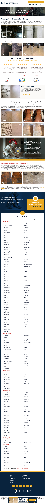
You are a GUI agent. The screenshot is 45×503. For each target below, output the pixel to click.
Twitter (20, 486)
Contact (24, 475)
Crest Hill (6, 455)
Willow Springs (27, 321)
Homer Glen (26, 451)
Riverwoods (26, 417)
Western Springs (27, 316)
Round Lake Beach (27, 420)
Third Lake (26, 422)
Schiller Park (26, 292)
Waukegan (26, 432)
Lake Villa (6, 417)
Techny (25, 307)
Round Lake (26, 418)
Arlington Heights (8, 225)
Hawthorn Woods (27, 397)
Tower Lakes (26, 423)
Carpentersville (7, 379)
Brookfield (6, 244)
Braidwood (6, 451)
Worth (25, 326)
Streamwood (26, 302)
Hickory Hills (26, 242)
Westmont (26, 356)
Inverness (25, 254)
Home (11, 475)
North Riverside (7, 299)
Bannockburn (7, 396)
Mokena (6, 459)
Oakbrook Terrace (8, 361)
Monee (5, 460)
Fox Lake (6, 408)
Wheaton (25, 358)
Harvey (25, 239)
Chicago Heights (7, 251)
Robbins (25, 283)
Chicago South (7, 254)
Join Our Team (26, 478)
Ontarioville (6, 363)
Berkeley (6, 235)
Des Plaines (6, 266)
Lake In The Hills (27, 442)
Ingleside (25, 404)
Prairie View (26, 415)
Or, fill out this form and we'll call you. (35, 208)
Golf (24, 235)
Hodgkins (25, 245)
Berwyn (6, 237)
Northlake (6, 304)
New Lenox (6, 464)
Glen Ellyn (26, 340)
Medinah (6, 353)
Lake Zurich (6, 418)
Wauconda (26, 430)
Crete (5, 262)
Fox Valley (26, 339)
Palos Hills (6, 319)
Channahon (6, 453)
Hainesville (26, 396)
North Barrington (7, 430)
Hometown (26, 249)
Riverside (25, 282)
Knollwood (26, 409)
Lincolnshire (6, 422)
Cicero (5, 256)
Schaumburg (26, 290)
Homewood (26, 251)
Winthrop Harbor (27, 434)
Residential (13, 477)
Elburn (25, 374)
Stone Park (26, 300)
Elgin (25, 376)
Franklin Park (26, 227)
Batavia (5, 340)
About (11, 482)
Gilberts (25, 379)
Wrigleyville (26, 327)
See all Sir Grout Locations (22, 468)
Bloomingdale (7, 344)
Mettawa (6, 427)
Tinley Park (26, 310)
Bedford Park (7, 232)
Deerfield (6, 402)
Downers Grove (27, 335)
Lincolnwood (26, 274)
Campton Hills (7, 377)
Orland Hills (6, 312)
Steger (25, 297)
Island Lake (26, 406)
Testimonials (25, 477)
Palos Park (6, 321)
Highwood (26, 401)
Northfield (6, 302)
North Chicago (7, 432)
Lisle (25, 349)
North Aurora (7, 385)
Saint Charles (7, 388)
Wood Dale (26, 363)
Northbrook (6, 300)
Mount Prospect (7, 294)
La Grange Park (27, 266)
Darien (5, 350)
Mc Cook (6, 285)
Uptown (25, 312)
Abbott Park (6, 392)
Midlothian (6, 290)
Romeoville (26, 459)
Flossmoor (6, 276)
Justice (25, 257)
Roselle (5, 365)
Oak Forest (6, 305)
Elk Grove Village (8, 269)
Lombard (25, 350)
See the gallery (26, 94)
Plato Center (6, 386)
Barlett (5, 339)
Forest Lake (6, 404)
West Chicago (26, 354)
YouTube (24, 486)
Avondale (6, 227)
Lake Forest (6, 415)
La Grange (26, 262)
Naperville (6, 354)
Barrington (6, 228)
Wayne (25, 353)
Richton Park (7, 329)
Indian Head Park (27, 252)
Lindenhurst (6, 423)
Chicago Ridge (7, 252)
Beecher (6, 448)
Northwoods (6, 356)
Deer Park (6, 264)
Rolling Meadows (27, 285)
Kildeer (25, 261)
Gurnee (25, 394)
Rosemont (26, 287)
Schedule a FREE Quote (35, 2)
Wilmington (26, 464)
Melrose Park (7, 287)
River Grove (26, 278)
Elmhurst (25, 337)
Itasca (25, 345)
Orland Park (6, 314)
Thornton (25, 309)
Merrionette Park (7, 288)
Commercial (13, 478)
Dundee (25, 372)
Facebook (17, 486)
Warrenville (6, 368)
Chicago (6, 249)
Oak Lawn (6, 307)
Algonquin (6, 440)
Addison (6, 335)
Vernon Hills (26, 425)
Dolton (5, 268)
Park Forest (6, 322)
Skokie (25, 294)
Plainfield (25, 457)
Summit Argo (26, 305)
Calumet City (7, 247)
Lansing (25, 269)
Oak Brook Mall (7, 359)
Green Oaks (26, 392)
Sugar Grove (26, 383)
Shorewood (26, 460)
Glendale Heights (27, 342)
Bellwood (6, 234)
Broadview (6, 242)
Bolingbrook (6, 449)
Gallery (12, 480)
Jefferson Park (26, 256)
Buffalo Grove (7, 399)
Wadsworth (26, 429)
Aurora (5, 337)
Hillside (25, 244)
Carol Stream (7, 347)
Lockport (25, 455)
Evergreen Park (7, 274)
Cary (25, 440)
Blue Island (6, 239)
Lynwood (25, 276)
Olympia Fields (7, 310)
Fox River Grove (7, 442)
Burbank (6, 245)
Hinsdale (25, 344)
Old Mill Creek (7, 434)
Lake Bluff (26, 413)
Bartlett (5, 230)
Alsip (5, 223)
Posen (5, 326)
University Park (27, 462)
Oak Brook (6, 358)
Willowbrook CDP (27, 359)
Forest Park (26, 223)
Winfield (25, 361)
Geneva (25, 377)
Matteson (6, 282)
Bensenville (6, 342)
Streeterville (26, 304)
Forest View (26, 225)
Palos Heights (7, 317)
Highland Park (26, 399)
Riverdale (25, 280)
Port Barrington (7, 435)
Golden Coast (26, 234)
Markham (6, 280)
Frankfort (25, 449)
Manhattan (6, 457)
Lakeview (25, 268)
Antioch (6, 394)
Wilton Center (26, 465)
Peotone (6, 465)
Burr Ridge (6, 345)
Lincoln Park (26, 273)
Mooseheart (6, 383)
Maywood (6, 283)
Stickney (25, 299)
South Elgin (26, 381)
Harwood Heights (27, 240)
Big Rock (6, 376)
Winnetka (25, 324)
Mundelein (6, 429)
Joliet (25, 453)
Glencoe (25, 228)
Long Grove (6, 425)
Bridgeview (6, 240)
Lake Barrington (27, 411)
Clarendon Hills (7, 349)
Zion (24, 435)
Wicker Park (26, 319)
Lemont (25, 271)
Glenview (25, 230)
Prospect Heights (7, 327)
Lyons (5, 278)
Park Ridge (6, 324)
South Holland (26, 295)
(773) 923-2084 (32, 4)
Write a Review (40, 4)
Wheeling (25, 317)
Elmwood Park (7, 271)
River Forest (6, 331)
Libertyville (6, 420)
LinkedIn (27, 486)
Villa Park (6, 366)
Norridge (6, 297)
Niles (5, 295)
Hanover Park (26, 237)
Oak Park (6, 309)
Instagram (13, 486)
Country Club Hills (8, 257)
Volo (24, 427)
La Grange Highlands (28, 264)
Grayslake (6, 411)
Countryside (6, 259)
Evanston (6, 273)
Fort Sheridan (7, 406)
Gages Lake (6, 409)
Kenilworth (26, 259)
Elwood (25, 448)
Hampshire (6, 381)
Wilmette (25, 322)
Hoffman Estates (27, 247)
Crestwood (6, 261)
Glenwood (26, 232)
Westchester (26, 314)
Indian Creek (26, 402)
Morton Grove (7, 292)
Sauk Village (26, 288)
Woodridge (26, 365)
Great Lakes (6, 413)
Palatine (6, 316)
